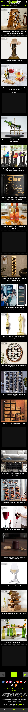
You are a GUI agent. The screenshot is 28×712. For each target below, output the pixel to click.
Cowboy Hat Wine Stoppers (14, 60)
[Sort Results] (25, 5)
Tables (4, 451)
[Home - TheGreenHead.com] (14, 2)
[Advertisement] (14, 103)
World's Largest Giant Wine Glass (14, 529)
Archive (4, 688)
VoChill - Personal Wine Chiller (14, 586)
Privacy (14, 688)
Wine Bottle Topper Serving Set (14, 642)
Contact (9, 688)
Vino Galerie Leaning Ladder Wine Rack (14, 502)
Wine (4, 9)
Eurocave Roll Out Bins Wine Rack (14, 423)
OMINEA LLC (19, 704)
